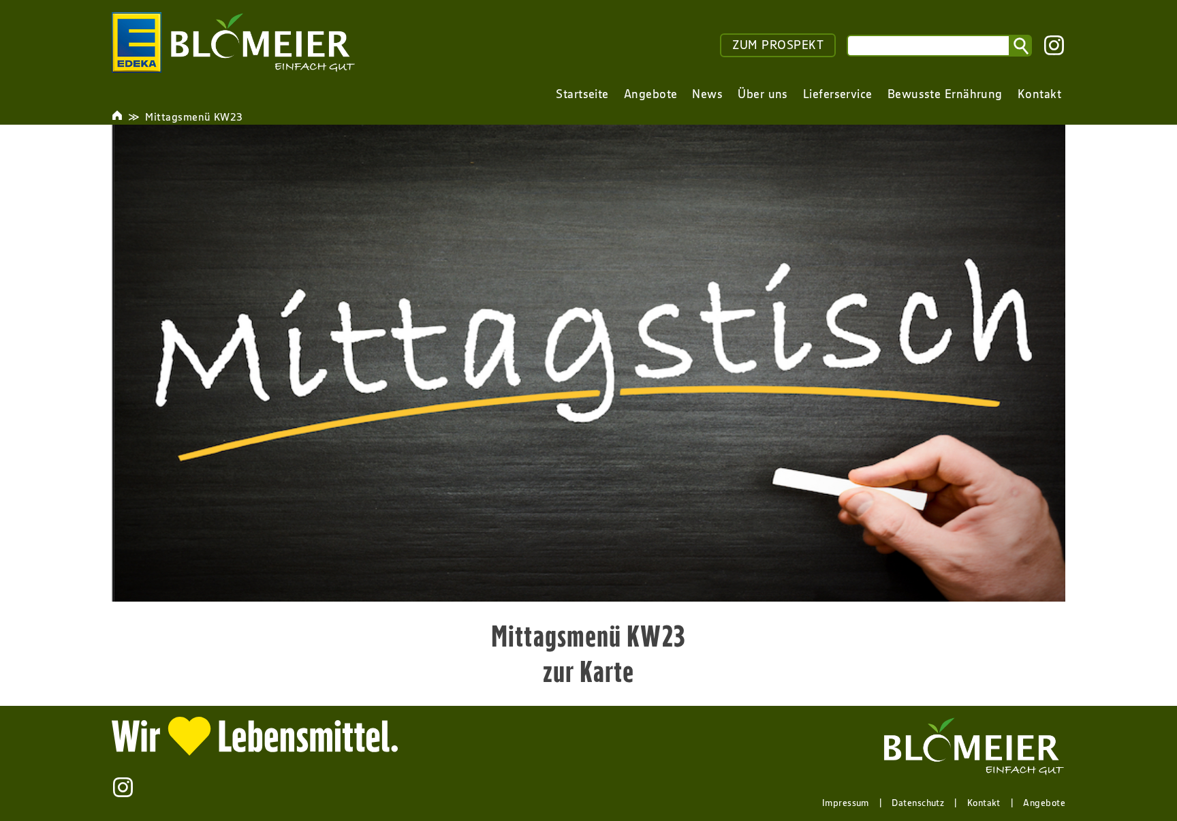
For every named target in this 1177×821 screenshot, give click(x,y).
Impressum (845, 802)
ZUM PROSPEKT (777, 44)
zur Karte (589, 671)
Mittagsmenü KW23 (193, 116)
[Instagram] (1054, 45)
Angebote (1044, 802)
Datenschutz (918, 802)
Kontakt (984, 802)
